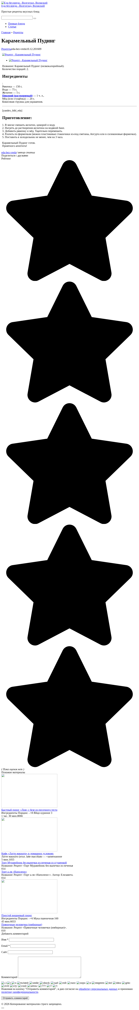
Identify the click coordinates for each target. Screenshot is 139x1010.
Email (5, 945)
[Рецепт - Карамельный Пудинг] (21, 54)
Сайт (4, 952)
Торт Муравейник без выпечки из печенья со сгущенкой (34, 862)
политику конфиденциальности (19, 992)
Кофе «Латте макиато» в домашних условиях (27, 853)
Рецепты (6, 49)
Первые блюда (16, 23)
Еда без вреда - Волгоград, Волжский (23, 5)
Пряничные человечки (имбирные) (21, 924)
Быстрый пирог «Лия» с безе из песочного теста (29, 809)
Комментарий (9, 977)
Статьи (12, 26)
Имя (4, 939)
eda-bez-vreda (8, 152)
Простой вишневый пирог (16, 915)
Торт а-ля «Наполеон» (14, 871)
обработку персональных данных (98, 989)
